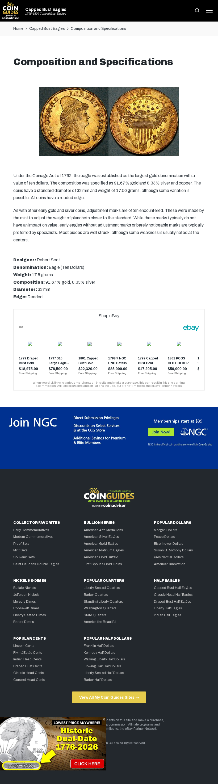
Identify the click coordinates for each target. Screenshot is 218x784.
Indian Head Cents (27, 659)
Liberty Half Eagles (168, 608)
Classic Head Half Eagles (173, 595)
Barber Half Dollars (98, 680)
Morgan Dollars (165, 530)
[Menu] (209, 10)
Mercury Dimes (24, 601)
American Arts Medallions (103, 530)
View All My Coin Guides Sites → (109, 697)
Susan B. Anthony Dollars (173, 550)
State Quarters (95, 615)
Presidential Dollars (169, 557)
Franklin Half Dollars (99, 646)
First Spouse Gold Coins (103, 564)
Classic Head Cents (28, 673)
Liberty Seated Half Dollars (104, 673)
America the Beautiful (100, 622)
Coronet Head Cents (29, 680)
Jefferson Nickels (26, 595)
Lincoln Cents (24, 646)
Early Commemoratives (31, 530)
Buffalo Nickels (24, 588)
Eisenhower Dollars (168, 544)
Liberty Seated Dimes (29, 615)
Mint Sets (20, 550)
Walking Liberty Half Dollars (104, 659)
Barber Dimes (23, 622)
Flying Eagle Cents (27, 653)
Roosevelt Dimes (26, 608)
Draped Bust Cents (28, 666)
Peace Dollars (164, 537)
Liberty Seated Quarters (102, 588)
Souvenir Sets (24, 557)
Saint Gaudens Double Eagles (36, 564)
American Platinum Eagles (104, 550)
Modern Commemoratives (33, 537)
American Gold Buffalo (101, 557)
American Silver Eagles (101, 537)
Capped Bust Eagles (45, 9)
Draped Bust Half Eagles (172, 601)
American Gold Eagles (101, 544)
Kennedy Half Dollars (99, 653)
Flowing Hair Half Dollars (102, 666)
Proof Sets (21, 544)
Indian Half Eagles (167, 615)
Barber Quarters (96, 595)
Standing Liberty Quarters (103, 601)
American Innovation (169, 564)
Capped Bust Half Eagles (173, 588)
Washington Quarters (100, 608)
